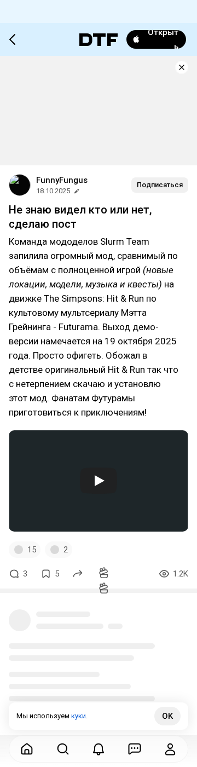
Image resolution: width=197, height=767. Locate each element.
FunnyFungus (62, 180)
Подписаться (160, 185)
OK (167, 716)
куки (78, 716)
